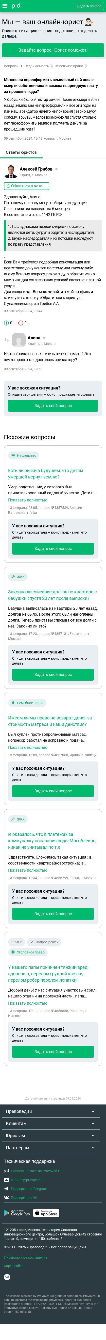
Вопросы (11, 66)
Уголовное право (31, 952)
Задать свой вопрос (53, 405)
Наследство (26, 455)
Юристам (15, 1135)
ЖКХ (21, 577)
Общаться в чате (26, 186)
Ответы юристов (21, 152)
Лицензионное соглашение (25, 1257)
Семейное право (30, 703)
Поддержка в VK (24, 1198)
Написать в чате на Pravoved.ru (36, 1171)
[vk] (7, 1277)
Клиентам (16, 1123)
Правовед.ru (19, 1111)
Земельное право (69, 66)
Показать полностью (27, 500)
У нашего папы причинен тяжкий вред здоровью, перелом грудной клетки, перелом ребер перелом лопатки (48, 974)
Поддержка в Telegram (29, 1189)
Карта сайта (14, 1266)
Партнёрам (17, 1147)
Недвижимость (36, 66)
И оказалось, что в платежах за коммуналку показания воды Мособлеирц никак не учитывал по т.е (52, 841)
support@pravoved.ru (28, 1180)
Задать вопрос (89, 6)
